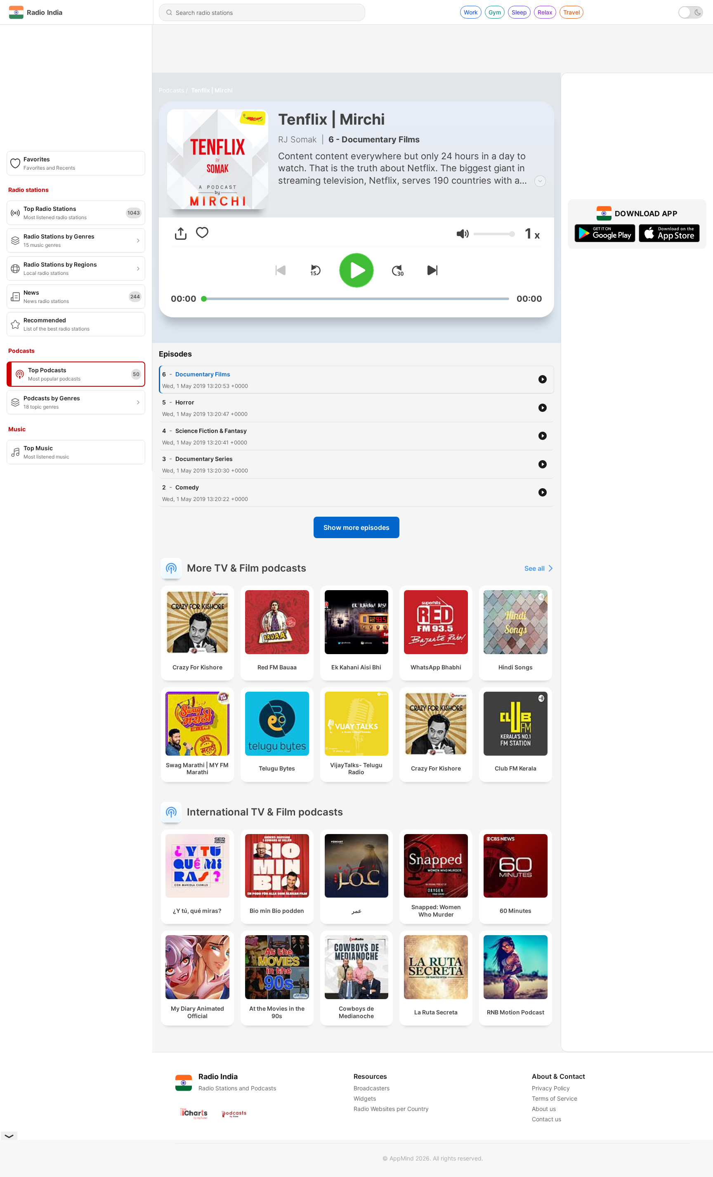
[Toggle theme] (690, 12)
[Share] (181, 234)
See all (534, 568)
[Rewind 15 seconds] (315, 270)
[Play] (356, 270)
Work (471, 12)
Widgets (365, 1098)
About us (544, 1108)
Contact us (546, 1119)
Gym (495, 12)
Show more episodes (356, 527)
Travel (571, 12)
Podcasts (171, 90)
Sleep (519, 12)
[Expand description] (540, 181)
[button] (463, 234)
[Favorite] (202, 234)
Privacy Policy (551, 1088)
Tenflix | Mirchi (212, 90)
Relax (545, 12)
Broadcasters (372, 1088)
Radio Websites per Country (391, 1108)
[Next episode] (431, 270)
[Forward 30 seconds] (398, 270)
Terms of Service (554, 1098)
